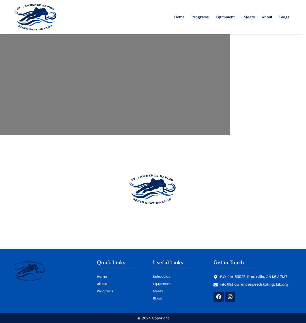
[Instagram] (230, 297)
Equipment (225, 17)
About (267, 17)
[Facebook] (218, 297)
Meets (249, 17)
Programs (200, 17)
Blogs (284, 17)
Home (179, 17)
